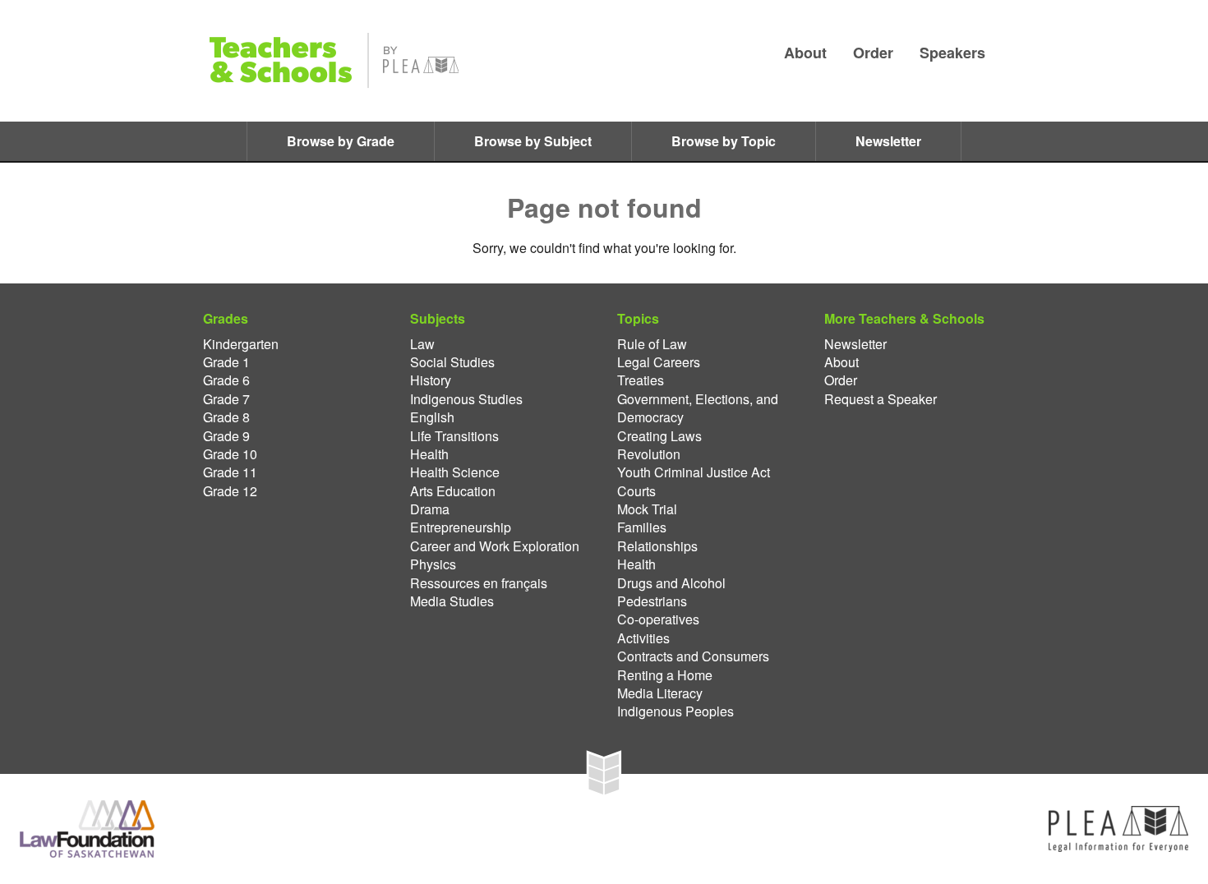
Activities (643, 638)
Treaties (640, 380)
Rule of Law (652, 344)
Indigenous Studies (466, 399)
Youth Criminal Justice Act (693, 472)
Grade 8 (226, 417)
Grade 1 (226, 362)
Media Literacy (660, 693)
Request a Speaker (880, 399)
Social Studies (452, 362)
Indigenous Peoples (675, 711)
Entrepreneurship (460, 527)
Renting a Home (664, 675)
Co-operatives (658, 619)
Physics (433, 564)
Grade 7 (226, 399)
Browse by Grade (340, 140)
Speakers (952, 52)
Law (422, 344)
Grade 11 (230, 472)
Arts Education (453, 491)
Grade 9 (226, 436)
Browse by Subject (533, 140)
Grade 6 (226, 380)
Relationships (657, 546)
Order (873, 52)
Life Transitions (454, 436)
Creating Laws (659, 436)
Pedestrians (652, 601)
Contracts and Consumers (693, 656)
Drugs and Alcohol (671, 583)
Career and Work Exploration (494, 546)
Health (429, 454)
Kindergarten (241, 344)
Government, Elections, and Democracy (697, 408)
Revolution (648, 454)
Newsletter (888, 140)
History (430, 380)
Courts (636, 491)
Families (641, 527)
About (805, 52)
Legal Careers (658, 362)
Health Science (455, 472)
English (432, 417)
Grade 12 (230, 491)
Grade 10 (230, 454)
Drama (430, 509)
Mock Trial (647, 509)
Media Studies (452, 601)
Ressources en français (478, 583)
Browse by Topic (723, 140)
